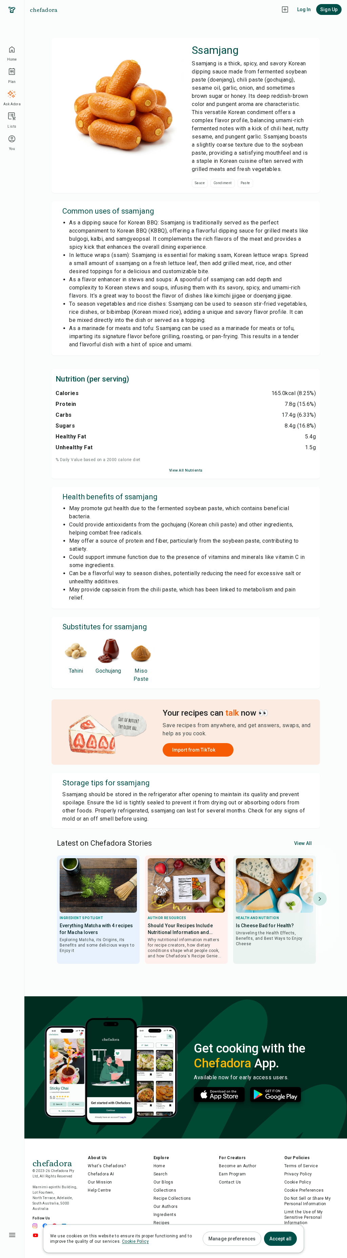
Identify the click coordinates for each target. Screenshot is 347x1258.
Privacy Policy (298, 1174)
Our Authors (166, 1206)
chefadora (43, 9)
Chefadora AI (101, 1174)
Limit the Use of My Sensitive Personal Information (303, 1217)
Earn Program (232, 1174)
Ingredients (165, 1214)
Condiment (222, 183)
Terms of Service (301, 1166)
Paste (245, 183)
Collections (165, 1190)
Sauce (200, 183)
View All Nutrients (186, 470)
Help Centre (99, 1190)
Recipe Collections (172, 1198)
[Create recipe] (285, 9)
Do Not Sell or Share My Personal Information (307, 1201)
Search (160, 1174)
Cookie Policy (297, 1182)
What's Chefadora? (107, 1166)
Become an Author (237, 1166)
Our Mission (100, 1182)
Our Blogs (164, 1182)
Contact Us (230, 1182)
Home (159, 1166)
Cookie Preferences (304, 1190)
